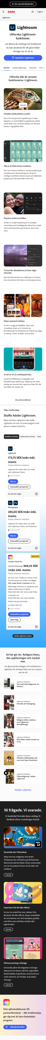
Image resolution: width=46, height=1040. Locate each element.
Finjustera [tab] (33, 68)
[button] (32, 11)
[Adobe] (11, 11)
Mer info (19, 605)
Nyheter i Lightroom (23, 789)
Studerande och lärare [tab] (27, 437)
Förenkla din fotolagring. (26, 704)
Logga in (40, 12)
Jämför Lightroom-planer (23, 636)
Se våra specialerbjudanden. (23, 4)
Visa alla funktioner (23, 400)
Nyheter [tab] (7, 68)
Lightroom (6, 18)
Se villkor (11, 605)
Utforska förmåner (17, 1027)
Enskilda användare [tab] (11, 437)
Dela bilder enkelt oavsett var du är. (28, 740)
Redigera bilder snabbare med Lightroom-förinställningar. (26, 722)
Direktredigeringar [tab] (19, 68)
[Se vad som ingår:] (36, 493)
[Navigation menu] (3, 11)
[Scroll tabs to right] (44, 68)
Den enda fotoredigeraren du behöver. (28, 685)
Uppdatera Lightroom (24, 57)
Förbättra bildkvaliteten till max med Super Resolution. (27, 759)
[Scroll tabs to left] (2, 68)
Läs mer (8, 875)
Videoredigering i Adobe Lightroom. (26, 777)
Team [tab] (39, 437)
